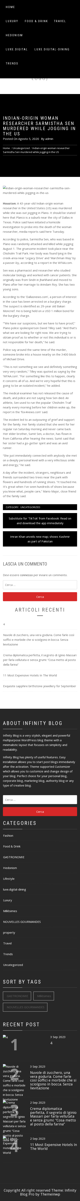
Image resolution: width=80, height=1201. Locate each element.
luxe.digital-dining (52, 49)
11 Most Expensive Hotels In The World (30, 675)
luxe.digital (17, 49)
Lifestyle (9, 879)
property (9, 932)
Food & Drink (36, 21)
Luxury (12, 21)
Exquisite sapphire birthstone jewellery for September (39, 686)
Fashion (8, 835)
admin (49, 139)
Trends (12, 63)
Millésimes (10, 911)
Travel (60, 21)
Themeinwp (50, 1194)
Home (10, 7)
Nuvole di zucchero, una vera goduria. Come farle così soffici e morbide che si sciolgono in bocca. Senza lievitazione (38, 639)
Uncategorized (30, 507)
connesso (26, 575)
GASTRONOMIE (13, 857)
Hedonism (14, 35)
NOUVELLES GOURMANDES (22, 922)
